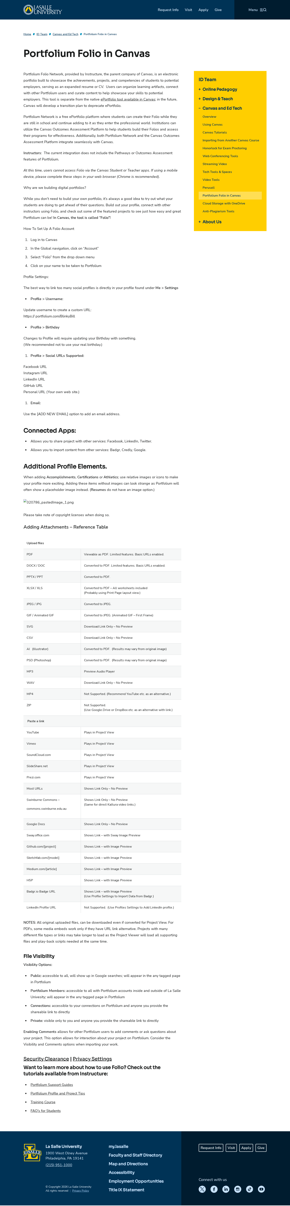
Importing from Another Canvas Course (231, 140)
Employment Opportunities (136, 1181)
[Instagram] (237, 1189)
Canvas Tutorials (215, 132)
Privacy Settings (92, 1059)
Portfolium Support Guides (52, 1084)
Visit (188, 9)
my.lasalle (118, 1146)
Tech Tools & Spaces (217, 172)
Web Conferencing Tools (220, 156)
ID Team (41, 34)
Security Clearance (46, 1059)
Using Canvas (213, 124)
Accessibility (122, 1172)
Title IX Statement (126, 1189)
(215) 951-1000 (59, 1165)
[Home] (42, 10)
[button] (102, 502)
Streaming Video (215, 164)
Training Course (43, 1102)
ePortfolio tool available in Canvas (128, 99)
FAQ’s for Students (46, 1110)
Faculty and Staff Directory (135, 1155)
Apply (203, 9)
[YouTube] (261, 1189)
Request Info (168, 9)
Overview (209, 117)
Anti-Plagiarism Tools (218, 211)
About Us (212, 221)
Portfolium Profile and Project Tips (58, 1093)
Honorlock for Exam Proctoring (225, 148)
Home (27, 34)
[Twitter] (202, 1189)
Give (218, 9)
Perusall (209, 188)
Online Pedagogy (220, 89)
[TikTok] (249, 1189)
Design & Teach (218, 98)
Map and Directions (128, 1163)
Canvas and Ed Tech (65, 34)
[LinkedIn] (225, 1189)
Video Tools (211, 180)
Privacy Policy (80, 1191)
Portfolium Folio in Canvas (100, 34)
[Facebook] (214, 1189)
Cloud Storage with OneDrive (224, 203)
